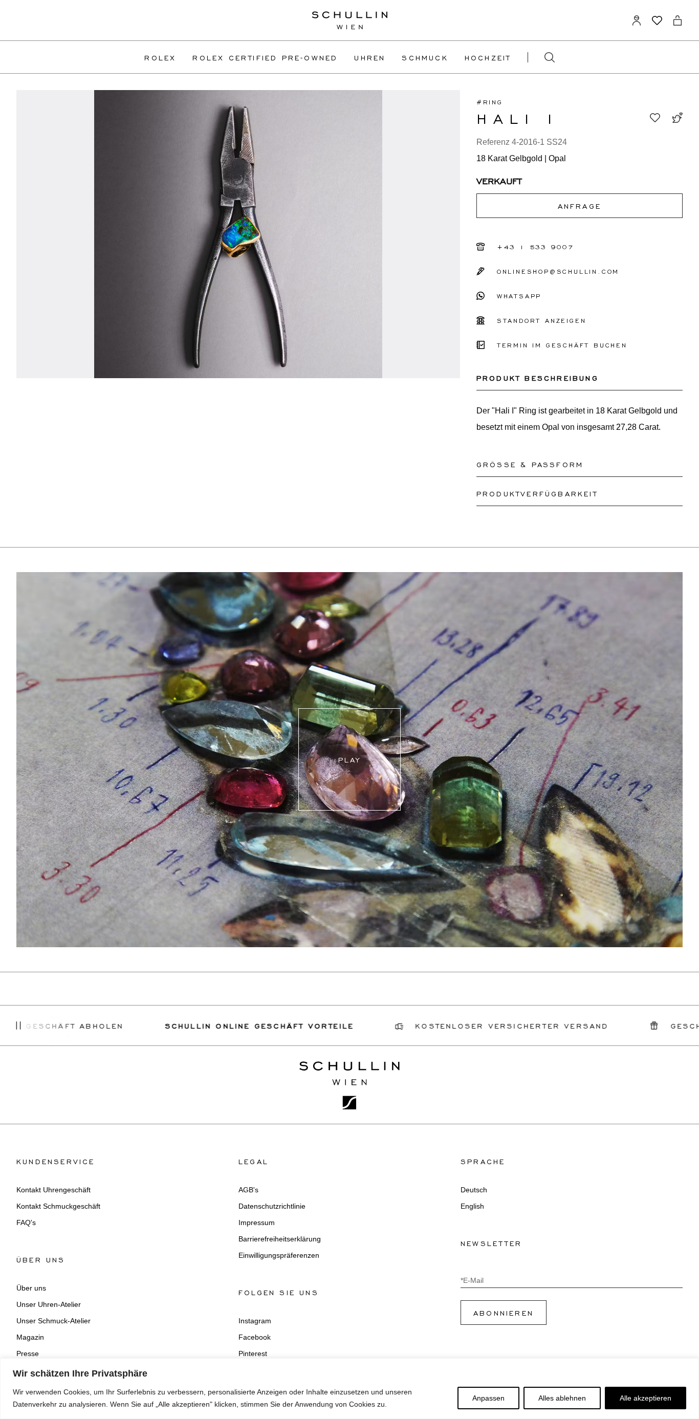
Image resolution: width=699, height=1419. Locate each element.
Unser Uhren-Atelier (48, 1304)
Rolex (160, 57)
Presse (27, 1353)
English (472, 1206)
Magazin (30, 1337)
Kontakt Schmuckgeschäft (58, 1206)
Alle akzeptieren (645, 1398)
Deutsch (474, 1190)
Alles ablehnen (562, 1398)
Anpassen (488, 1398)
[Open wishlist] (657, 20)
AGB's (248, 1190)
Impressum (256, 1222)
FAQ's (26, 1222)
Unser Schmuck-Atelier (53, 1321)
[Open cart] (677, 20)
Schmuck (425, 57)
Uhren (369, 57)
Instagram (254, 1321)
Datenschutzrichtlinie (271, 1206)
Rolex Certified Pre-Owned (265, 57)
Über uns (31, 1288)
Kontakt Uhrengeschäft (53, 1190)
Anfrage (579, 206)
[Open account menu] (636, 20)
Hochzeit (488, 57)
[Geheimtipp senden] (677, 118)
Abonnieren (503, 1312)
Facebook (254, 1337)
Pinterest (252, 1353)
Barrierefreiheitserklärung (279, 1239)
